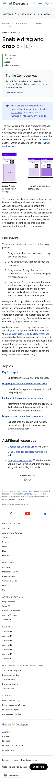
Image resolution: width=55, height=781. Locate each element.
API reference (8, 679)
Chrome (5, 736)
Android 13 (7, 649)
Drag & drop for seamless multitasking (27, 451)
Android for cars (9, 615)
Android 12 (7, 654)
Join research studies (11, 714)
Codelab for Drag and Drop (22, 446)
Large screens (8, 601)
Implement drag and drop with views (22, 398)
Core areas (25, 14)
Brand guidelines (29, 760)
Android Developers (10, 23)
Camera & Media (9, 581)
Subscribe (38, 766)
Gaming (6, 567)
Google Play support (11, 709)
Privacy (5, 585)
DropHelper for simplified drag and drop (24, 383)
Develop (8, 14)
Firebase (6, 741)
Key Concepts (10, 372)
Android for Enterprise (12, 533)
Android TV (7, 619)
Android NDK (8, 688)
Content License (31, 494)
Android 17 (7, 631)
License (15, 760)
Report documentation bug (14, 705)
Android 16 (7, 636)
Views (47, 14)
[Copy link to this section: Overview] (21, 238)
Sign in (48, 3)
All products (8, 750)
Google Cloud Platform (12, 745)
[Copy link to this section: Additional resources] (39, 441)
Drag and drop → (14, 92)
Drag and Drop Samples (20, 460)
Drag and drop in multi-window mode (22, 416)
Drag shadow (15, 270)
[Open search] (34, 3)
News (4, 546)
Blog (4, 551)
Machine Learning (10, 571)
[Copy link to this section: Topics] (16, 366)
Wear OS (6, 606)
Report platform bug (11, 700)
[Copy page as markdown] (27, 46)
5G (3, 590)
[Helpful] (20, 32)
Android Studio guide (11, 670)
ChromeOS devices (11, 610)
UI (38, 14)
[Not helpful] (24, 32)
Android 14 (7, 645)
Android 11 (7, 658)
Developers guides (10, 675)
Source (5, 542)
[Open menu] (4, 3)
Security (6, 537)
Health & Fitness (9, 576)
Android (6, 528)
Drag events (14, 282)
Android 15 (7, 640)
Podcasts (6, 555)
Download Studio (10, 684)
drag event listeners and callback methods (27, 334)
